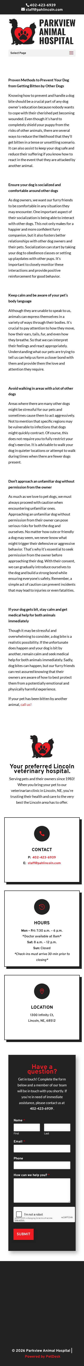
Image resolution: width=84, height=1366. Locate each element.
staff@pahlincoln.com (44, 863)
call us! (26, 704)
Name (19, 1121)
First (16, 1133)
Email (19, 1142)
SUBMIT (23, 1234)
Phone (18, 1159)
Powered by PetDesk (42, 1356)
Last (46, 1133)
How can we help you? (32, 1175)
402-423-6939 (43, 5)
